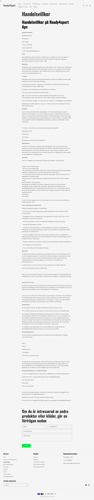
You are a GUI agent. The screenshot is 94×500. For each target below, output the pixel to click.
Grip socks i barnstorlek (38, 462)
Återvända (5, 466)
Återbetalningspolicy (8, 476)
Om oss (5, 471)
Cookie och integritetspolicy (10, 459)
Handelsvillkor (6, 462)
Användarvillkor (7, 474)
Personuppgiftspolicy (8, 464)
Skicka (26, 445)
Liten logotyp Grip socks (39, 464)
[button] (27, 4)
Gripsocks (35, 457)
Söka (4, 457)
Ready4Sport (45, 496)
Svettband (35, 459)
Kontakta (5, 469)
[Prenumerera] (26, 485)
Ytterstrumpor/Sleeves (38, 466)
